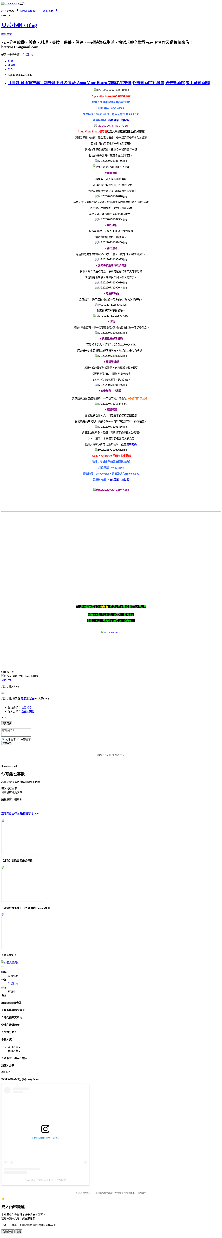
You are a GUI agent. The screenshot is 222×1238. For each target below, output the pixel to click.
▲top (4, 717)
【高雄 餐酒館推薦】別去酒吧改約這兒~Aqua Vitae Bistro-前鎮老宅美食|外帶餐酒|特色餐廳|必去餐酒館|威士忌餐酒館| (109, 83)
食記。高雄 (27, 711)
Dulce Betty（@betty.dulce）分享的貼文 (45, 1180)
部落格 (12, 65)
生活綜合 (28, 54)
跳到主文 (6, 34)
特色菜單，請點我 (118, 120)
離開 (19, 1231)
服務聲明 (142, 1193)
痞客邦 (25, 698)
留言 (31, 698)
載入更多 (7, 723)
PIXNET (86, 1193)
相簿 (10, 61)
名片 (10, 69)
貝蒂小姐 (6, 680)
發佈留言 (7, 743)
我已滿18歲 (8, 1231)
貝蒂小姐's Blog (19, 25)
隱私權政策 (129, 1193)
